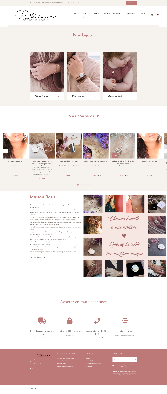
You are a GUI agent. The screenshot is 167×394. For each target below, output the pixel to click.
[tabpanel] (69, 156)
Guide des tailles (61, 363)
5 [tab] (89, 185)
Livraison (87, 358)
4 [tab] (86, 185)
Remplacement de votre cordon (65, 358)
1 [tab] (78, 185)
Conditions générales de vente (93, 363)
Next (163, 151)
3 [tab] (83, 185)
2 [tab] (81, 185)
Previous (4, 151)
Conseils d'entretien (62, 361)
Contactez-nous (89, 369)
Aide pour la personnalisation (65, 366)
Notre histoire (88, 366)
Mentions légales (89, 361)
